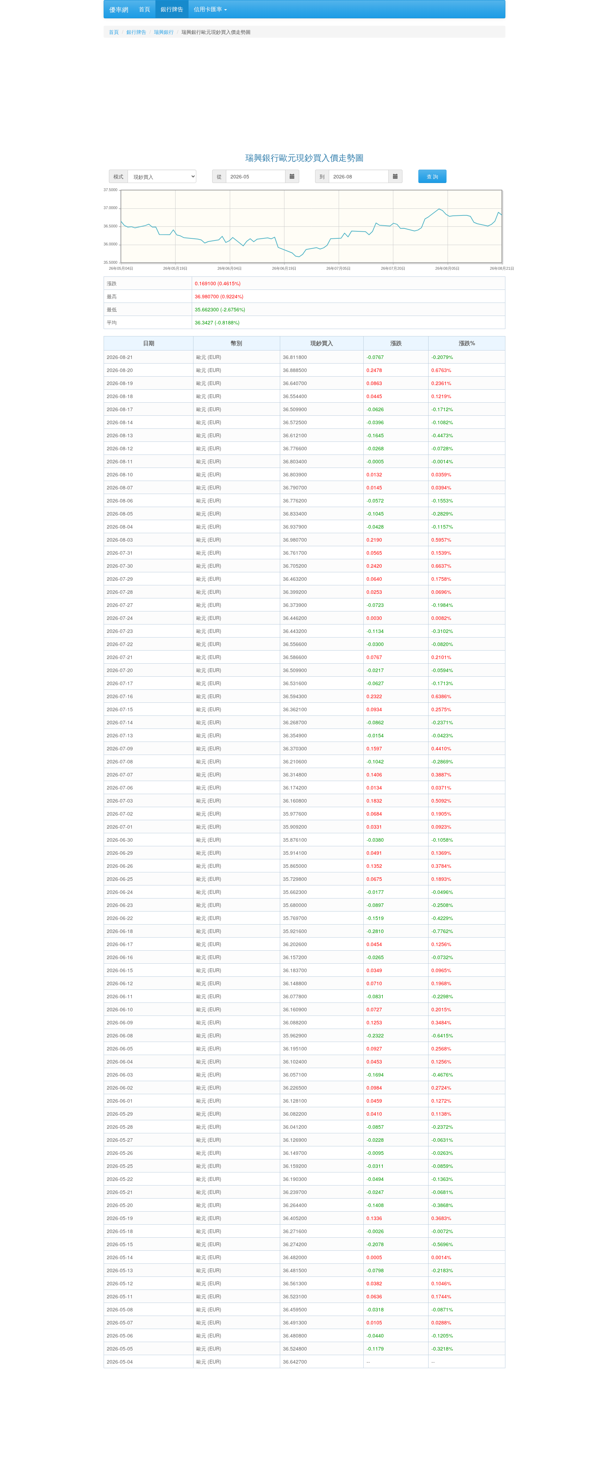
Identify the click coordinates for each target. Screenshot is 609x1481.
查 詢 (432, 176)
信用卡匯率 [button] (208, 9)
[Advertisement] (315, 96)
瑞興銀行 (164, 31)
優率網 (118, 9)
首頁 (144, 9)
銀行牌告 (172, 9)
